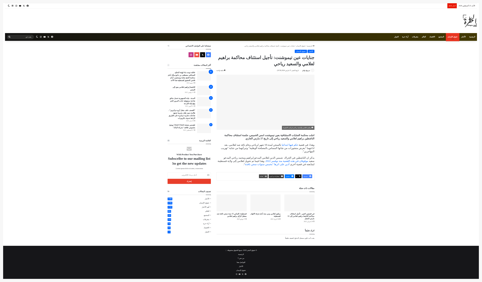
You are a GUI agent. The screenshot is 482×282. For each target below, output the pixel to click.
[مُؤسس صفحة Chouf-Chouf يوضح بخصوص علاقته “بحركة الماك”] (204, 128)
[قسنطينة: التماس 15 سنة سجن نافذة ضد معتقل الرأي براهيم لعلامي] (232, 202)
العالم (424, 37)
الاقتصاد (432, 37)
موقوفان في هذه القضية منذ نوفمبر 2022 (287, 161)
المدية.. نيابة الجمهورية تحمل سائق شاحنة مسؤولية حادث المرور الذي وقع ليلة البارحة (182, 100)
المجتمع (441, 37)
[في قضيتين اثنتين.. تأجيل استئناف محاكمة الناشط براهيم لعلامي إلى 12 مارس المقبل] (299, 202)
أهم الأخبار (205, 207)
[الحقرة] (470, 21)
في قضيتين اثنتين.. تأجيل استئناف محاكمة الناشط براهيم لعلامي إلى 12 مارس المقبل (301, 216)
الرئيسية (472, 37)
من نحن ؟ (241, 258)
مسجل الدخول (299, 238)
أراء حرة (405, 37)
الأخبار (463, 37)
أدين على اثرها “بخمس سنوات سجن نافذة (267, 164)
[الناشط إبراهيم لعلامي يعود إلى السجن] (204, 90)
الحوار (396, 37)
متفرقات (415, 37)
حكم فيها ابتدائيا (290, 144)
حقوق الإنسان (453, 37)
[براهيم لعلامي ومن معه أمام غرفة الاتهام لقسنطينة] (265, 202)
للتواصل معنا (241, 262)
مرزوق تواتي (306, 70)
